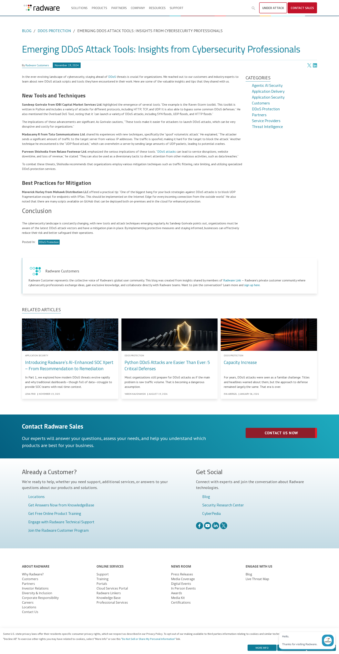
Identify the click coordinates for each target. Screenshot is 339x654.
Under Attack (273, 7)
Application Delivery (268, 91)
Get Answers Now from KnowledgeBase (61, 505)
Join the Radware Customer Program (58, 530)
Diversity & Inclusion (37, 593)
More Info (262, 647)
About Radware (35, 566)
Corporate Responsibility (40, 598)
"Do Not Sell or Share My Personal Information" (148, 639)
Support (176, 7)
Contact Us (30, 612)
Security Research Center (223, 505)
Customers (261, 103)
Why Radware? (33, 574)
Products (99, 7)
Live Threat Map (257, 579)
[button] (253, 8)
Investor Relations (35, 588)
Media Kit (178, 598)
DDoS (112, 77)
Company (138, 7)
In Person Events (183, 588)
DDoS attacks (166, 151)
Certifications (181, 602)
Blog (26, 30)
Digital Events (181, 583)
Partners (119, 7)
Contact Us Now (281, 432)
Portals (102, 583)
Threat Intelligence (267, 127)
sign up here (252, 285)
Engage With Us (259, 566)
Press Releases (182, 574)
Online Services (110, 566)
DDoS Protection (54, 30)
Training (102, 579)
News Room (181, 566)
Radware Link (232, 280)
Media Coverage (183, 579)
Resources (157, 7)
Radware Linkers (109, 593)
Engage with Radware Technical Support (61, 522)
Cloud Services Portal (112, 588)
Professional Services (112, 602)
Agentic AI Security (267, 85)
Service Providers (266, 121)
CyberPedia (211, 514)
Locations (36, 497)
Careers (28, 602)
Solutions (79, 7)
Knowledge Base (109, 598)
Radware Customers (37, 65)
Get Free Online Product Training (54, 514)
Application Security (268, 97)
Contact (302, 7)
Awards (176, 593)
